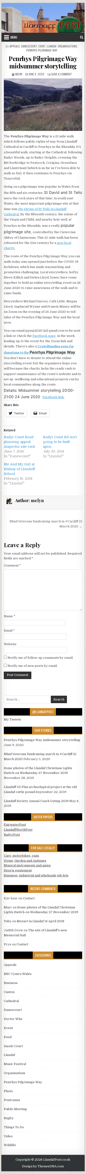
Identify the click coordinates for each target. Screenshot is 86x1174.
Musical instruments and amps (27, 865)
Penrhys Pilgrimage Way (41, 50)
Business (11, 983)
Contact (29, 898)
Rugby (9, 1118)
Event (41, 46)
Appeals (15, 46)
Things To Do (14, 1127)
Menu (14, 37)
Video (8, 1136)
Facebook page (44, 336)
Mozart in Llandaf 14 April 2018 (40, 921)
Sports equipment (18, 870)
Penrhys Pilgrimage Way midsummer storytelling (43, 62)
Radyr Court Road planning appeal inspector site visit (19, 441)
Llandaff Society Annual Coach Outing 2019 (36, 801)
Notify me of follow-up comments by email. (40, 657)
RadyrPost (12, 834)
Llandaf (51, 46)
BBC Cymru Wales (18, 974)
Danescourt (29, 46)
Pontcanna (12, 1100)
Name (9, 616)
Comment (12, 565)
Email (9, 630)
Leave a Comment (61, 74)
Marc (8, 907)
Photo (8, 1091)
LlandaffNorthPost (18, 829)
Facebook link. (53, 397)
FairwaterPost (15, 824)
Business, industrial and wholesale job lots (36, 875)
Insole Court (13, 1046)
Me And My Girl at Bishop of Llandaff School (19, 469)
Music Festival (15, 1064)
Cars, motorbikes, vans (21, 855)
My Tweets (12, 719)
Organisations (67, 46)
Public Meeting (15, 1109)
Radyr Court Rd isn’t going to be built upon (60, 441)
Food (7, 1037)
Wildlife (10, 1145)
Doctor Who (13, 1019)
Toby (7, 921)
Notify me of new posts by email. (33, 666)
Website (10, 644)
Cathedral (11, 1001)
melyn (18, 74)
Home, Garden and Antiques (25, 860)
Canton (9, 992)
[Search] (81, 37)
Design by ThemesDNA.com (43, 1166)
